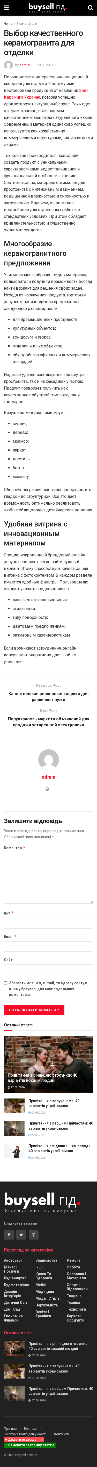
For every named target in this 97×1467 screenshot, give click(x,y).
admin (24, 65)
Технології (76, 1309)
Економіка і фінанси (14, 1318)
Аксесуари (13, 1260)
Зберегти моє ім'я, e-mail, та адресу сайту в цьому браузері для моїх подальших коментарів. (48, 989)
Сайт (8, 960)
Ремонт (74, 1260)
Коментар (14, 847)
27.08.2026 (17, 1087)
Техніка (73, 1302)
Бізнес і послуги (11, 1269)
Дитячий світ (16, 1302)
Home (8, 24)
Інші (39, 1267)
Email (10, 936)
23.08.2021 (45, 65)
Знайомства (46, 1260)
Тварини (74, 1296)
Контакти (61, 1434)
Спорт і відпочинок (77, 1287)
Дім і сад (12, 1309)
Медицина (44, 1292)
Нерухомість (46, 1305)
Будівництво (15, 1278)
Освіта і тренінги (43, 1314)
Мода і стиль (47, 1298)
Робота (73, 1267)
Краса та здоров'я (43, 1276)
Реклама (31, 1429)
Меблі (40, 1285)
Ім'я (9, 913)
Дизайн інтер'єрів (12, 1294)
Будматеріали (27, 24)
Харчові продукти (75, 1318)
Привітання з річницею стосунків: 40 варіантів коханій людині (42, 1078)
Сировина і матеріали (76, 1276)
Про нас (10, 1429)
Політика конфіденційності (25, 1434)
